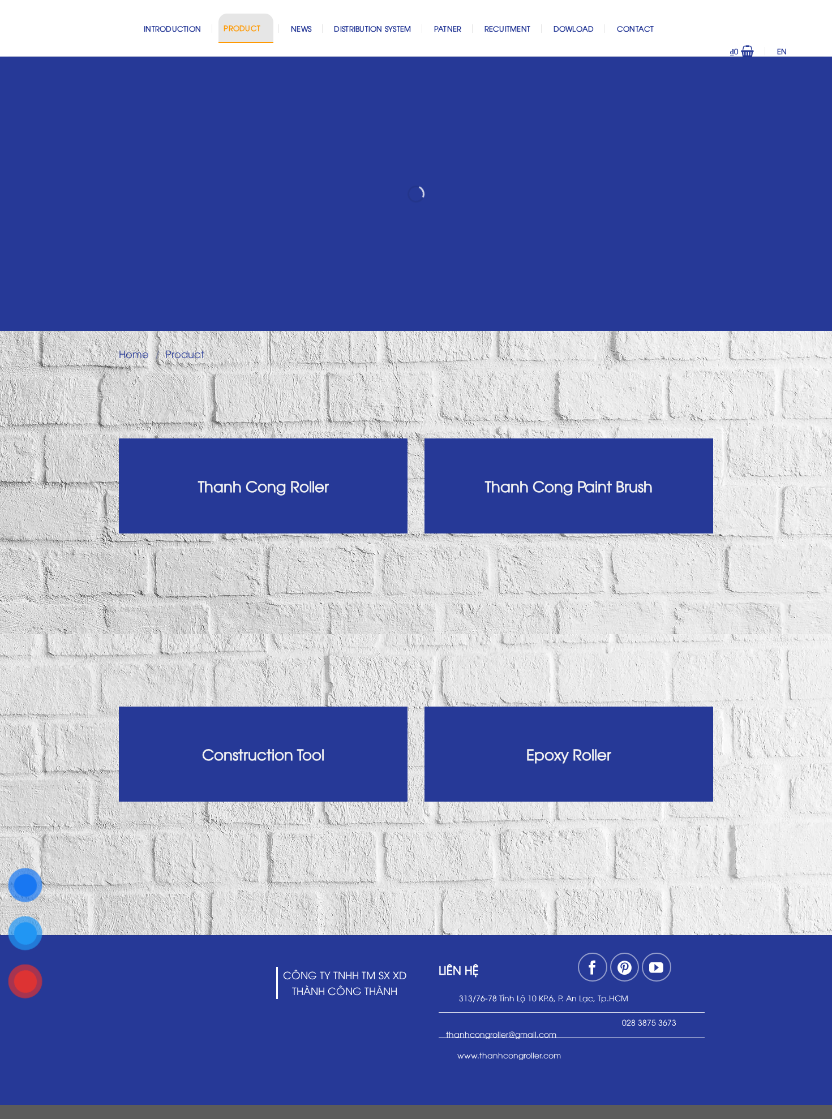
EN (782, 51)
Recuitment (507, 28)
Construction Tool (263, 753)
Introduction (172, 28)
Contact (635, 28)
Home (134, 353)
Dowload (574, 28)
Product (242, 28)
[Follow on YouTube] (656, 967)
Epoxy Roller (568, 753)
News (301, 28)
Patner (448, 28)
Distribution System (372, 28)
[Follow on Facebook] (592, 967)
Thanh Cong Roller (263, 485)
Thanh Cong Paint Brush (569, 485)
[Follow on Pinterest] (625, 967)
